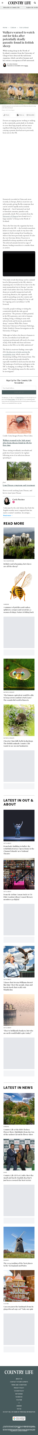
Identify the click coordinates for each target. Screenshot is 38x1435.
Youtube (19, 1400)
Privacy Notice (11, 399)
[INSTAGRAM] (14, 502)
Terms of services (20, 397)
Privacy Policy (19, 1388)
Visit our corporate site (26, 1427)
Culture (13, 27)
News (26, 66)
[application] (19, 262)
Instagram (19, 1394)
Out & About (24, 27)
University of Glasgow (10, 216)
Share (7, 115)
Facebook (19, 1397)
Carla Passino (13, 64)
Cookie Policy (19, 1391)
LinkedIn (19, 1406)
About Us (19, 1379)
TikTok (19, 1409)
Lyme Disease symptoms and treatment (19, 485)
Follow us (21, 115)
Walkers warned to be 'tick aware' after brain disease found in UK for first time (17, 442)
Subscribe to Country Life (11, 7)
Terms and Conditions (19, 1385)
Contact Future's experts (19, 1382)
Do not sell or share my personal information (19, 1412)
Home (5, 27)
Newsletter (31, 115)
